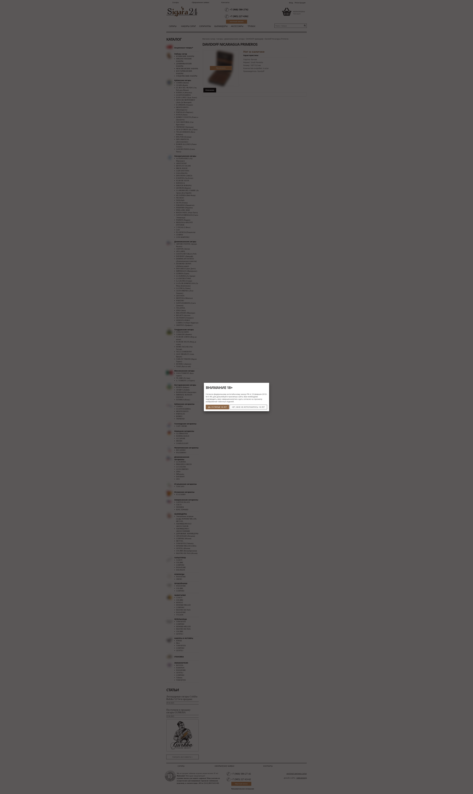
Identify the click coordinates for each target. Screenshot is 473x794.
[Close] (269, 383)
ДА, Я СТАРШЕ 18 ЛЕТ (217, 407)
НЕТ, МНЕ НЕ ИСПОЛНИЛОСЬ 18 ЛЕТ (248, 407)
